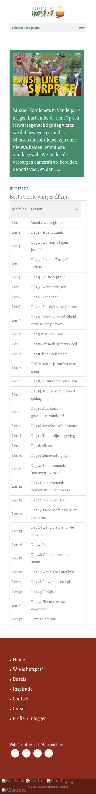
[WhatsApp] (14, 790)
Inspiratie (22, 689)
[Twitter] (35, 781)
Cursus (19, 709)
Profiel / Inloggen (30, 718)
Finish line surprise (35, 104)
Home (19, 660)
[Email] (54, 781)
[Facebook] (13, 781)
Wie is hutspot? (28, 669)
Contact (21, 699)
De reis (19, 679)
